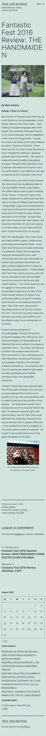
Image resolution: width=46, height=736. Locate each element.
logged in (19, 534)
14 (29, 617)
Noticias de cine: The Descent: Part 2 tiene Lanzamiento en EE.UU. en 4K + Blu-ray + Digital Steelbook (21, 684)
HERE (5, 709)
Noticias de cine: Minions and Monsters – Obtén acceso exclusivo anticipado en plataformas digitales (20, 655)
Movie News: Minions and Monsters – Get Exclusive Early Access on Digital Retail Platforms (20, 666)
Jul (5, 641)
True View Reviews (14, 4)
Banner (17, 510)
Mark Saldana (9, 507)
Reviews (24, 510)
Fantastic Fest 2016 (16, 513)
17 (5, 623)
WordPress (25, 727)
